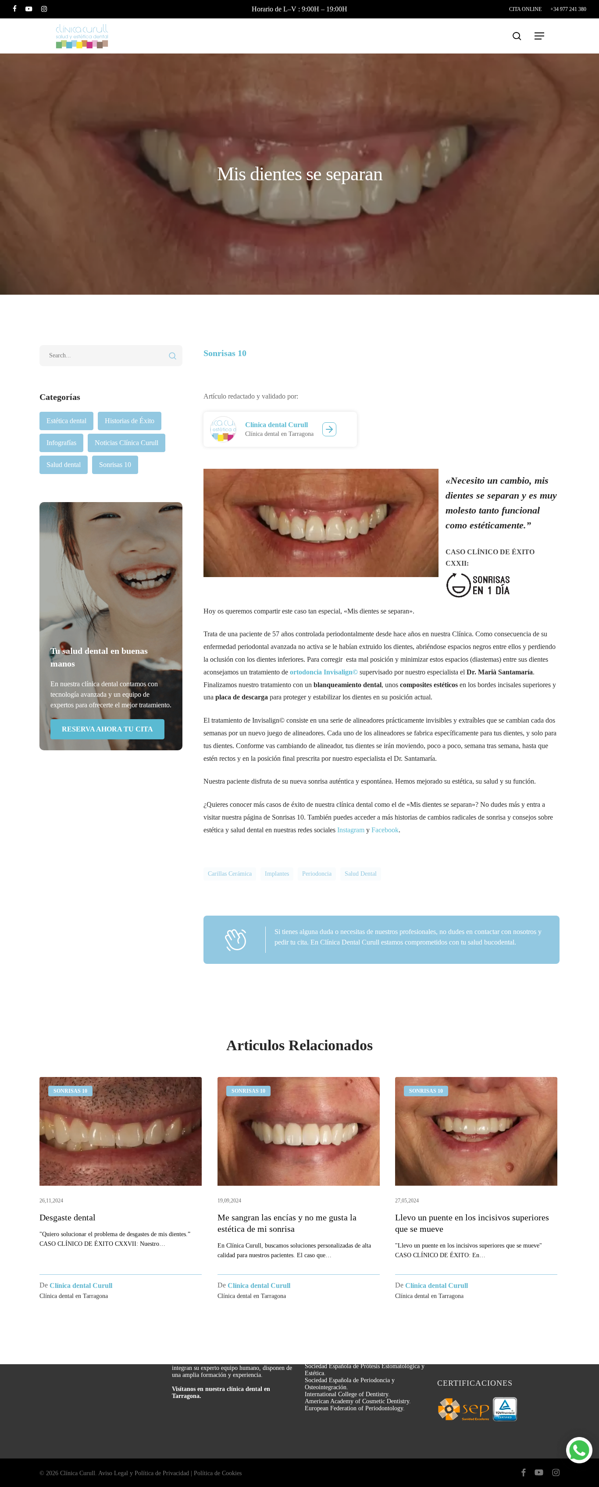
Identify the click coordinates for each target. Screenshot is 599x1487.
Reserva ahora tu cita (107, 729)
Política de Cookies (218, 1473)
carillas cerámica (230, 873)
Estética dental (66, 420)
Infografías (61, 442)
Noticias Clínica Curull (126, 442)
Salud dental (63, 464)
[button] (540, 36)
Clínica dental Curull (276, 424)
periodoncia (317, 873)
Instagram (350, 830)
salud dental (361, 873)
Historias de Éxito (129, 420)
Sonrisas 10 (115, 464)
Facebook (385, 830)
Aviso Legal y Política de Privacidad (143, 1473)
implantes (277, 873)
